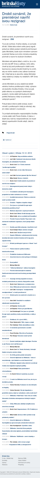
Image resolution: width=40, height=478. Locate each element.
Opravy (4, 462)
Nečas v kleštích (23, 178)
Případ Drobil (11, 133)
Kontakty (4, 460)
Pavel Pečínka (14, 333)
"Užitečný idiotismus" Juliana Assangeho (22, 268)
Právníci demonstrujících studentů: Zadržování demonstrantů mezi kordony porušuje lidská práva (19, 273)
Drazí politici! (14, 262)
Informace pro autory (24, 462)
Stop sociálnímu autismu (25, 156)
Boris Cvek (13, 25)
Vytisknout (8, 140)
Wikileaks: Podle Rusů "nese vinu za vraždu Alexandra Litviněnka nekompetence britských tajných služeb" (19, 398)
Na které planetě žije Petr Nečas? (26, 175)
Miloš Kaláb (13, 216)
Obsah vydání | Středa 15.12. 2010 (17, 153)
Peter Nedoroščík (15, 322)
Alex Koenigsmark (15, 425)
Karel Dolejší (14, 230)
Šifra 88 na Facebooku (26, 333)
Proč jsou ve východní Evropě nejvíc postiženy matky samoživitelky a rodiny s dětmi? (19, 314)
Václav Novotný (15, 385)
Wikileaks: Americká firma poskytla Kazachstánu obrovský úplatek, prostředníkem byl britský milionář (19, 431)
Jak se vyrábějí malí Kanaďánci (27, 216)
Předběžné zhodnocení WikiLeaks (20, 254)
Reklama (4, 464)
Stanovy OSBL (22, 458)
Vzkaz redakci (22, 460)
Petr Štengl (13, 336)
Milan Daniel (13, 178)
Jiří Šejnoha (13, 156)
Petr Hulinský (14, 325)
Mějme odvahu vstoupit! (25, 230)
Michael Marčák (15, 265)
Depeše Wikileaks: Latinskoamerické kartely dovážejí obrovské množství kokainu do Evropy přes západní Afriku (19, 237)
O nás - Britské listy (7, 458)
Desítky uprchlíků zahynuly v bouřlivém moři (23, 227)
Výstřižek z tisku (27, 425)
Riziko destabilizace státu (26, 325)
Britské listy (16, 4)
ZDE (12, 39)
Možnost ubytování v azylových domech (22, 211)
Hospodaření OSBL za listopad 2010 (20, 444)
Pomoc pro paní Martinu (25, 308)
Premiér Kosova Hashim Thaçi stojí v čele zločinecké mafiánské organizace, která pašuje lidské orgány (18, 221)
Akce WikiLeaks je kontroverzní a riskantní (23, 287)
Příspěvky (21, 464)
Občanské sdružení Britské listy (20, 472)
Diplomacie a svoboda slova (25, 284)
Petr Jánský (13, 442)
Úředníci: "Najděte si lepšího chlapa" (21, 202)
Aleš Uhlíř (13, 300)
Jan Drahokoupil (15, 311)
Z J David (13, 374)
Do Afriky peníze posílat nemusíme (20, 355)
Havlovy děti (21, 306)
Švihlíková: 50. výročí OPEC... (19, 319)
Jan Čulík (13, 159)
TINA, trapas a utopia (27, 322)
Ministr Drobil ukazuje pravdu (26, 213)
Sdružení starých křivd (24, 232)
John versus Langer (24, 442)
